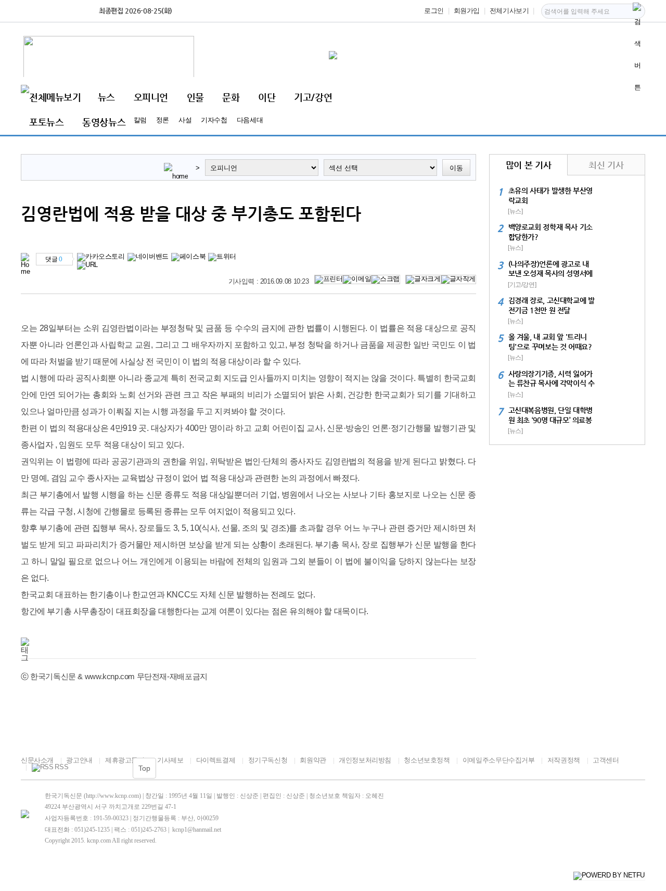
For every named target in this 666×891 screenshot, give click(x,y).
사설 (184, 120)
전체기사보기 (509, 11)
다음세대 (250, 120)
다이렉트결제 (215, 760)
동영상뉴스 (103, 122)
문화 (230, 97)
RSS (61, 767)
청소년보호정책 (427, 760)
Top (144, 768)
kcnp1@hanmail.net (196, 829)
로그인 (434, 11)
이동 (456, 168)
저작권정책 (563, 760)
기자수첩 (214, 120)
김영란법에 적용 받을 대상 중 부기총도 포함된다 (191, 213)
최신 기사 (605, 165)
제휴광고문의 (124, 760)
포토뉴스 (46, 122)
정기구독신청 (267, 760)
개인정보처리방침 (365, 760)
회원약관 (313, 760)
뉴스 (106, 97)
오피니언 (151, 97)
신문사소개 (37, 760)
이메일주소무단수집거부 (498, 760)
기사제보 (170, 760)
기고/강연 (313, 97)
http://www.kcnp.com (112, 795)
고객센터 (606, 760)
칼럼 (140, 120)
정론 (162, 120)
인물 (195, 97)
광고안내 (79, 760)
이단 (266, 97)
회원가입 (467, 11)
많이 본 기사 (528, 165)
